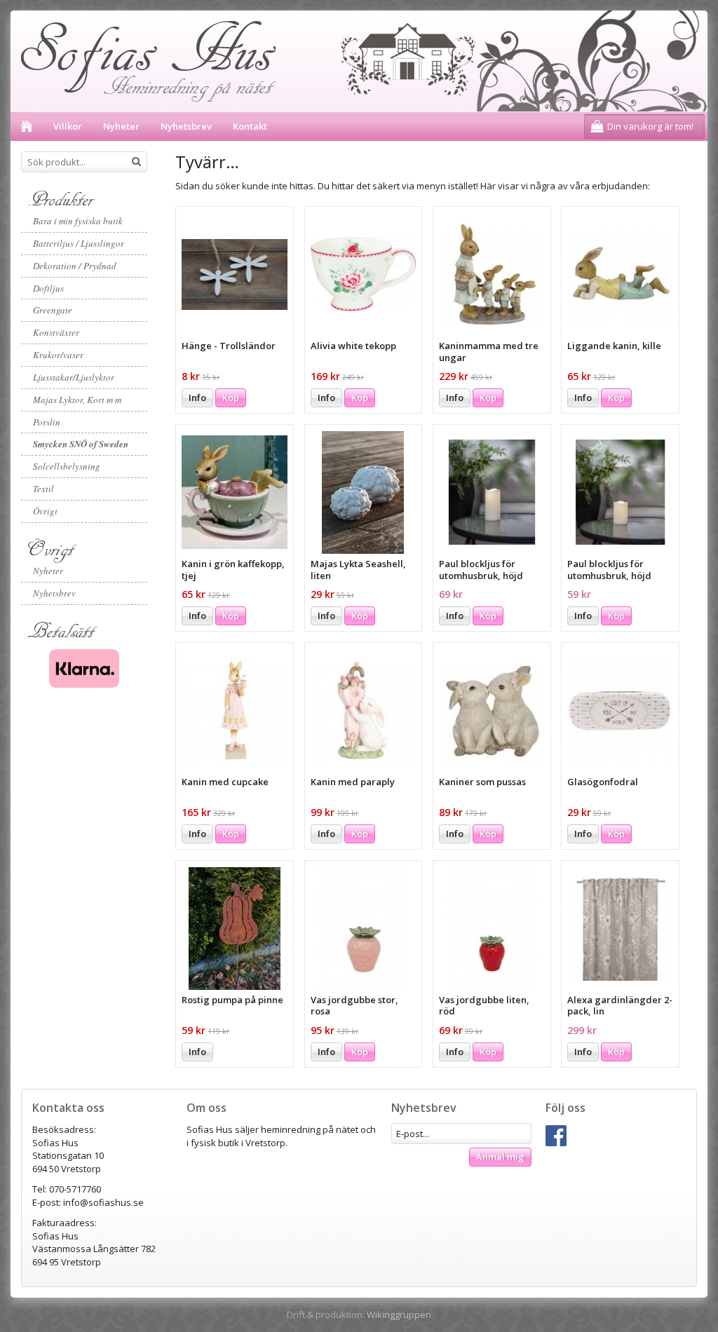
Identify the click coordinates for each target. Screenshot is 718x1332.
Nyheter (121, 126)
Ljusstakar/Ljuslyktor (73, 377)
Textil (43, 488)
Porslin (46, 422)
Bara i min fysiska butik (78, 221)
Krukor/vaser (58, 354)
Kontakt (250, 126)
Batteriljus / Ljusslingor (78, 243)
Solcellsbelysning (66, 466)
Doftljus (48, 288)
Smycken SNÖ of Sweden (80, 443)
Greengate (52, 310)
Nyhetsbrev (186, 126)
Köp (230, 397)
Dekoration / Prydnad (74, 265)
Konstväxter (56, 332)
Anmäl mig (500, 1156)
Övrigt (45, 511)
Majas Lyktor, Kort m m (77, 399)
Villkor (67, 126)
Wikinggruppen (399, 1314)
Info (197, 397)
